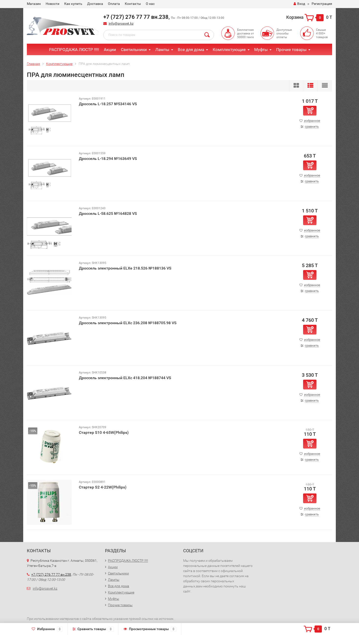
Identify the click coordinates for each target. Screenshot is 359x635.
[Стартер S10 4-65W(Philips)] (49, 447)
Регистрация (322, 4)
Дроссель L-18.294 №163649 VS (108, 158)
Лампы (162, 49)
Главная (33, 64)
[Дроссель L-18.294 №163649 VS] (49, 173)
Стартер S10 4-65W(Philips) (104, 432)
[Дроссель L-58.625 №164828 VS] (49, 228)
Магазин (34, 4)
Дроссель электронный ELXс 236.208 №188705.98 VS (128, 323)
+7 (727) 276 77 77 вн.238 (136, 17)
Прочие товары (291, 49)
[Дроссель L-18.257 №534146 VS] (49, 118)
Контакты (133, 4)
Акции (110, 49)
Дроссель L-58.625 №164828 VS (108, 213)
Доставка (95, 4)
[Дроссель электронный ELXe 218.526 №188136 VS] (49, 283)
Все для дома (191, 49)
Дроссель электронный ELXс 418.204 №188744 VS (125, 377)
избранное (312, 121)
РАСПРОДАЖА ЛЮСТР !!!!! (74, 49)
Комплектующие (229, 49)
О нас (150, 4)
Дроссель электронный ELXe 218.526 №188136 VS (125, 268)
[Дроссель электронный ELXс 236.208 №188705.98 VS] (49, 337)
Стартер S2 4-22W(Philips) (103, 487)
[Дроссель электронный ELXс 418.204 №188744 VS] (49, 392)
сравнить (312, 126)
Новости (52, 4)
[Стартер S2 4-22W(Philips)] (49, 502)
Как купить (73, 4)
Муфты (261, 49)
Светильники (134, 49)
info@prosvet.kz (121, 23)
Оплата (114, 4)
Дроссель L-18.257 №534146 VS (108, 104)
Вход (301, 4)
